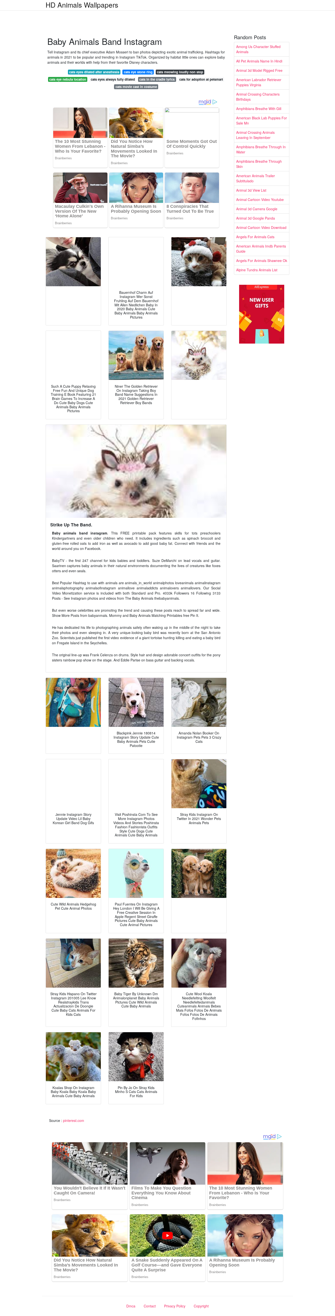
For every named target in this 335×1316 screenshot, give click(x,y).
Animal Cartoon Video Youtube (260, 199)
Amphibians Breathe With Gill (258, 108)
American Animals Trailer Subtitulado (255, 178)
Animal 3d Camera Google (256, 208)
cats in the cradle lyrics (157, 79)
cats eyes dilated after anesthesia (94, 72)
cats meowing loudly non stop (180, 72)
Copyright (201, 1306)
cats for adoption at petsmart (201, 79)
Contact (150, 1306)
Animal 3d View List (251, 190)
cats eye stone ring (138, 72)
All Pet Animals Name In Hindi (259, 61)
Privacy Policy (174, 1306)
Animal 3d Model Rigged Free (259, 70)
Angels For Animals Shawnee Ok (261, 260)
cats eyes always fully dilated (113, 79)
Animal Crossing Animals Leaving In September (255, 135)
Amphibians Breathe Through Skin (259, 164)
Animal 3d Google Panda (255, 218)
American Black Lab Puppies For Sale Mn (261, 120)
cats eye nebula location (67, 79)
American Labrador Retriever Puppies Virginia (258, 82)
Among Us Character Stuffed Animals (258, 49)
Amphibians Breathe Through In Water (261, 149)
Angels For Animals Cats (255, 236)
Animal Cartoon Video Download (261, 227)
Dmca (130, 1306)
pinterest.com (73, 1120)
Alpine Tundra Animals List (256, 269)
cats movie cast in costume (136, 86)
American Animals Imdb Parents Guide (261, 249)
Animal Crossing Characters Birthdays (258, 97)
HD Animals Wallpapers (82, 5)
